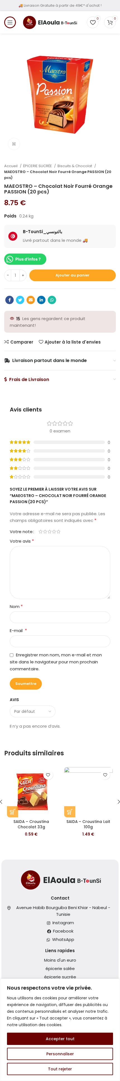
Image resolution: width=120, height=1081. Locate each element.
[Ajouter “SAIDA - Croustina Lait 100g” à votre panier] (69, 811)
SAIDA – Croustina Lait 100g (88, 824)
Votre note (21, 531)
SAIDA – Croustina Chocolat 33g (31, 824)
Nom (16, 606)
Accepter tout (60, 1039)
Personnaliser (60, 1054)
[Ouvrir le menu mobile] (10, 22)
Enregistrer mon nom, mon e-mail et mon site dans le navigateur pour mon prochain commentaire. (56, 662)
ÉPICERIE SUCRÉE (38, 166)
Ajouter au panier (73, 275)
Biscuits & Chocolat (75, 166)
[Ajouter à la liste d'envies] (48, 775)
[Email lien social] (31, 300)
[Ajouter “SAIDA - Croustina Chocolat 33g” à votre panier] (12, 811)
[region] (60, 1030)
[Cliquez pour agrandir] (14, 144)
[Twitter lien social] (20, 300)
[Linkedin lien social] (41, 300)
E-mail (18, 630)
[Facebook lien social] (9, 300)
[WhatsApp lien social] (52, 300)
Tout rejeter (60, 1069)
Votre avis (22, 541)
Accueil (11, 166)
